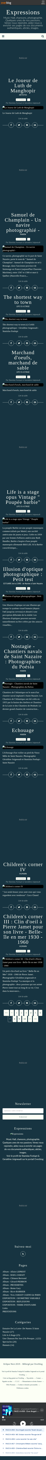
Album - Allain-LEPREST (14, 1271)
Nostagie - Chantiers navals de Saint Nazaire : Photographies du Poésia (23, 656)
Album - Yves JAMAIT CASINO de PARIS (22, 1295)
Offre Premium (10, 1385)
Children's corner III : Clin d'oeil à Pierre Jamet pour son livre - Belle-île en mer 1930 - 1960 (23, 929)
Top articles (30, 1378)
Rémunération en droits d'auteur (32, 1381)
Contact (38, 1378)
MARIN (23, 234)
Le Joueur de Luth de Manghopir (23, 85)
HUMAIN (23, 874)
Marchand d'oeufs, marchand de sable (23, 360)
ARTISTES (23, 95)
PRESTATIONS (9, 1311)
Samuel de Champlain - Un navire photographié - (23, 222)
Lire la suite (23, 119)
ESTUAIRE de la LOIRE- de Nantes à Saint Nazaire (23, 584)
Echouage (23, 730)
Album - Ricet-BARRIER (14, 1291)
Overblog (38, 1364)
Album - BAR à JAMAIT (14, 1275)
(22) (22, 1338)
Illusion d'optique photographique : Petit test (23, 574)
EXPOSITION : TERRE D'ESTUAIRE (19, 1305)
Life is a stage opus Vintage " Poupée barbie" (23, 497)
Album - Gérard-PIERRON (15, 1281)
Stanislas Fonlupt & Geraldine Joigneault (24, 1371)
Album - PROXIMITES (13, 1285)
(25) (11, 1335)
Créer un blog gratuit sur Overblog (13, 1378)
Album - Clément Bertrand (14, 1278)
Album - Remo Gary (12, 1288)
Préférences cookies (23, 1388)
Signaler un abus (7, 1381)
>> (35, 1019)
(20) (9, 1342)
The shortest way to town (23, 299)
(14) (8, 1345)
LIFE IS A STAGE (23, 306)
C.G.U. (17, 1381)
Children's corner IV (23, 866)
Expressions (23, 12)
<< (6, 1013)
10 (25, 1019)
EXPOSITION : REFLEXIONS (16, 1301)
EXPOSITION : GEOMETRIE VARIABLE (21, 1298)
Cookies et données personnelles (28, 1385)
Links (5, 1308)
